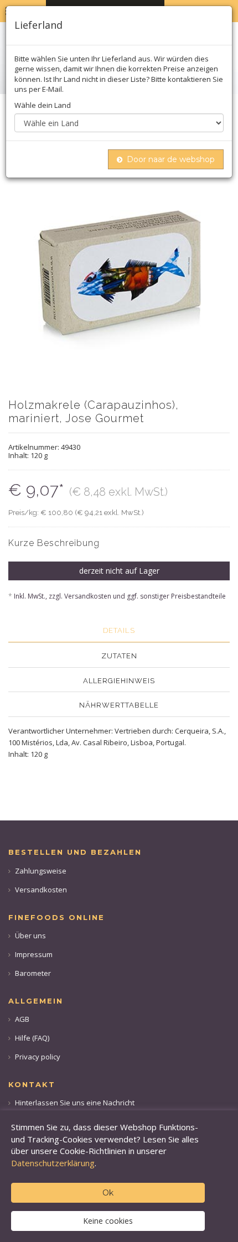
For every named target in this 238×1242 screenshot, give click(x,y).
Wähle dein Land (42, 105)
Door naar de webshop (171, 159)
